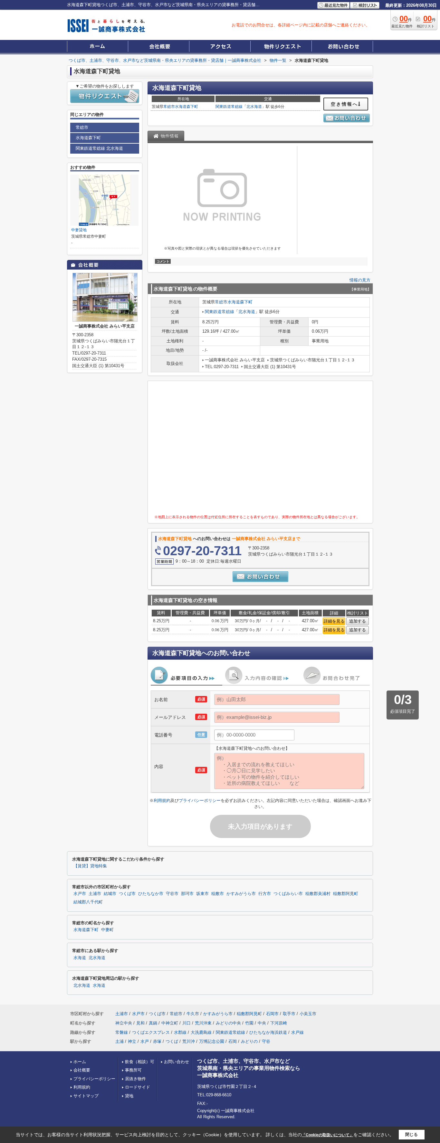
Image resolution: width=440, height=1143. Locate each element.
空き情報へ (344, 104)
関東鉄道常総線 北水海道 (99, 148)
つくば (172, 1041)
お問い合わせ (176, 1061)
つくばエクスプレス (151, 1032)
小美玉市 (308, 1013)
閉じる (411, 1134)
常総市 (169, 106)
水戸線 (297, 1032)
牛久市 (193, 1013)
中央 (262, 1023)
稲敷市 (217, 893)
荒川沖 (188, 1041)
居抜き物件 (135, 1078)
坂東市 (202, 893)
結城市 (110, 893)
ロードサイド (137, 1087)
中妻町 (107, 930)
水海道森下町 (186, 106)
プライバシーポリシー (200, 800)
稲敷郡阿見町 (345, 893)
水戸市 (79, 893)
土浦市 (95, 893)
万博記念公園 (211, 1041)
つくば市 (127, 893)
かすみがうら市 (241, 893)
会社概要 (81, 1070)
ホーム (79, 1061)
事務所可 (133, 1070)
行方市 (264, 893)
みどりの (249, 1041)
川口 (186, 1023)
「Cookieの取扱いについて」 (327, 1135)
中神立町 (169, 1023)
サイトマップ (86, 1095)
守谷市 (172, 893)
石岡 (232, 1041)
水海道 (79, 958)
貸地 (129, 1095)
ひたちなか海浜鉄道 (268, 1032)
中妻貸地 (79, 230)
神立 (132, 1041)
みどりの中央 (228, 1023)
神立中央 (123, 1023)
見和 (140, 1023)
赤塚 (157, 1041)
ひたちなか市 (150, 893)
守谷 (266, 1041)
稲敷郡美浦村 (317, 893)
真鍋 (153, 1023)
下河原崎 (278, 1023)
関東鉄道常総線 (229, 106)
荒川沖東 (203, 1023)
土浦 (119, 1041)
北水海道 (254, 106)
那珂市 (187, 893)
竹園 (249, 1023)
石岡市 (272, 1013)
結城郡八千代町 (88, 902)
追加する (357, 621)
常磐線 (121, 1032)
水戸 (144, 1041)
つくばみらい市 (288, 893)
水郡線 (180, 1032)
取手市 (289, 1013)
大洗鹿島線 (201, 1032)
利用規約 (162, 800)
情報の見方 (359, 280)
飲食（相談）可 (139, 1061)
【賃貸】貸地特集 (90, 866)
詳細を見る (334, 621)
